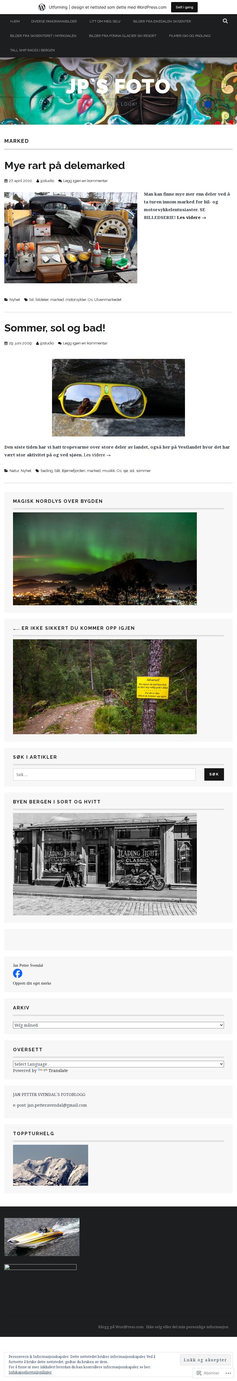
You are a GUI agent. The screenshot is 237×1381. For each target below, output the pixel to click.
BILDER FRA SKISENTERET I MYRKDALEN (43, 36)
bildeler (42, 299)
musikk (108, 471)
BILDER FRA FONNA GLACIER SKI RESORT (122, 36)
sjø (125, 471)
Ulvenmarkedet (107, 299)
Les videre (191, 217)
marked (57, 299)
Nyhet (15, 299)
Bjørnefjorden (73, 471)
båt (57, 471)
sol (131, 471)
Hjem (15, 21)
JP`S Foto (118, 86)
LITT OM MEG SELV (105, 21)
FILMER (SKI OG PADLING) (189, 36)
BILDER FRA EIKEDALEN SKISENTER (162, 21)
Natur (14, 471)
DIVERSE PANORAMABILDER (54, 21)
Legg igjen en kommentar (85, 181)
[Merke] (104, 774)
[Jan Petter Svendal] (17, 976)
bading (47, 471)
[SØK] (226, 21)
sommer (143, 471)
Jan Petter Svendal (28, 965)
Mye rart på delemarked (64, 165)
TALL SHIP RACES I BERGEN (32, 50)
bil (31, 299)
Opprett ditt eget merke (32, 983)
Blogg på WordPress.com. (121, 1326)
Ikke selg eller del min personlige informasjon (187, 1326)
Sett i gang (184, 7)
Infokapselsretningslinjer (30, 1372)
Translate (58, 1070)
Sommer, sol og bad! (54, 328)
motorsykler (76, 299)
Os (90, 299)
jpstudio (47, 181)
